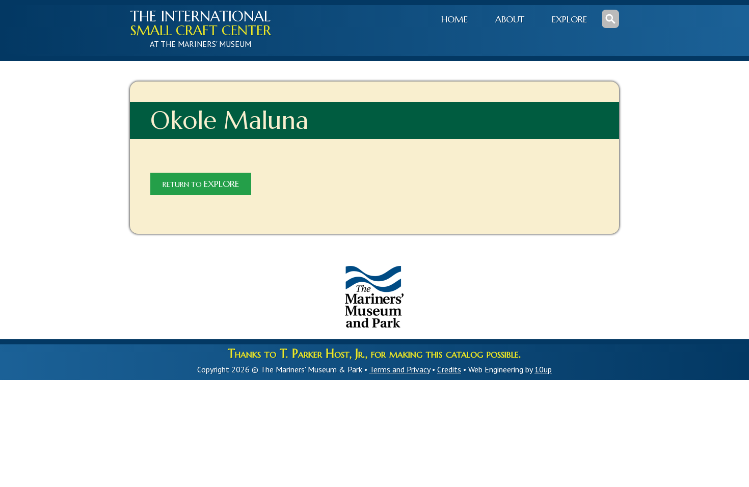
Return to (201, 184)
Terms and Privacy (399, 369)
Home (454, 19)
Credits (449, 369)
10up (543, 369)
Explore (569, 19)
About (509, 19)
